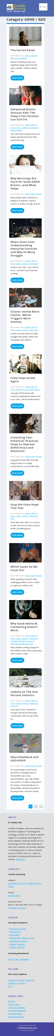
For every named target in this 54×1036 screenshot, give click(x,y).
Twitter (21, 980)
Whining (37, 389)
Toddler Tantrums (17, 947)
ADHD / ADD (30, 56)
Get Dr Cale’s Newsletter (18, 959)
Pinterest (30, 980)
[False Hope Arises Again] (25, 364)
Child (12, 519)
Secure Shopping (15, 1013)
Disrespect (30, 641)
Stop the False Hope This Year (24, 506)
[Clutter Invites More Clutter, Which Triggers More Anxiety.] (25, 297)
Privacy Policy (14, 1004)
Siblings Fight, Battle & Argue (21, 938)
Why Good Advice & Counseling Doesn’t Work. (24, 627)
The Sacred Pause (22, 50)
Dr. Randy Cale (18, 56)
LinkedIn (11, 983)
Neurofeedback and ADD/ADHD (24, 758)
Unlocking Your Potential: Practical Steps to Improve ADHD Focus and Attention (24, 444)
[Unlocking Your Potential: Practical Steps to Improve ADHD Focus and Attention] (25, 423)
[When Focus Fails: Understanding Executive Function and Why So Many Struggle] (25, 228)
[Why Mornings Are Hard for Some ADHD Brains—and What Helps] (25, 164)
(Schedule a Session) (17, 908)
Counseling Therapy (17, 641)
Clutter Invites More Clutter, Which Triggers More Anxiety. (24, 316)
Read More (17, 78)
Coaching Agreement (17, 1010)
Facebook (12, 980)
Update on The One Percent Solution (24, 693)
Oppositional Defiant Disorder (21, 644)
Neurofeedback (21, 58)
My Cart (11, 1001)
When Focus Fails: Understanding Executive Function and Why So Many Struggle (23, 248)
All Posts (38, 194)
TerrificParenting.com (27, 1028)
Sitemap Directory (16, 1017)
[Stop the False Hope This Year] (25, 490)
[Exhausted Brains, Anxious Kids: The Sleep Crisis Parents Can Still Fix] (25, 95)
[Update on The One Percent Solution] (25, 678)
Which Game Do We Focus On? (23, 568)
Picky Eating (14, 935)
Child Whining (15, 932)
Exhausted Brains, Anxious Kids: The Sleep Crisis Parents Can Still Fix (24, 114)
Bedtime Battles (16, 130)
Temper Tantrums (17, 944)
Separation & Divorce (18, 941)
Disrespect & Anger (17, 929)
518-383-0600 (14, 895)
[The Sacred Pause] (25, 36)
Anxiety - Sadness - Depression (26, 128)
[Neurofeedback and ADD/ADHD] (25, 743)
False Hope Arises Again (22, 379)
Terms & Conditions (16, 1007)
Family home (20, 389)
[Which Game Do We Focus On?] (25, 552)
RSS (10, 986)
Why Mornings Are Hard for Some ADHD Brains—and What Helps (25, 183)
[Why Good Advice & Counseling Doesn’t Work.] (25, 609)
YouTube (21, 983)
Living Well (29, 389)
